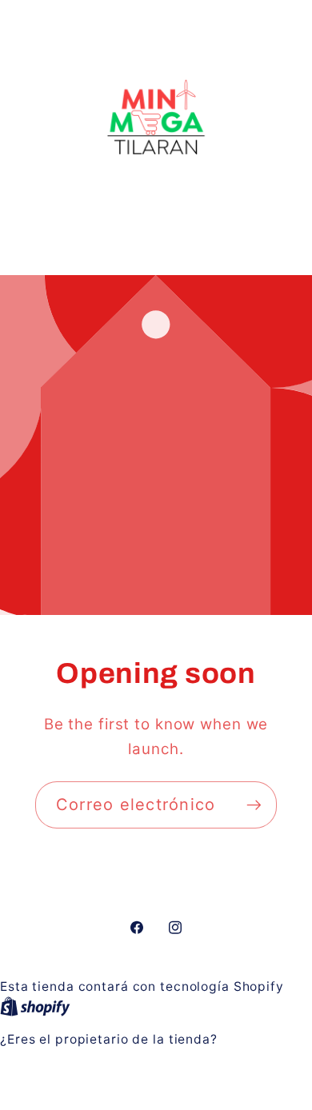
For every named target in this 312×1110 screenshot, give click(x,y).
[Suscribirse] (254, 804)
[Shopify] (35, 1006)
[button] (156, 238)
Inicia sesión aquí (59, 1059)
